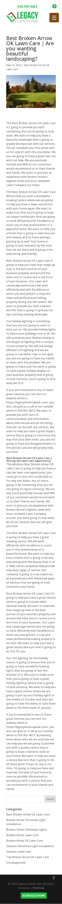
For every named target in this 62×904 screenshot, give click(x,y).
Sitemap (38, 888)
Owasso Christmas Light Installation (30, 846)
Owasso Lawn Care (18, 851)
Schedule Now (34, 895)
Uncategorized (15, 862)
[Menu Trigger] (54, 17)
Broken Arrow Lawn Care (22, 835)
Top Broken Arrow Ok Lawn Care (27, 857)
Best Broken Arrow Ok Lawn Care (28, 814)
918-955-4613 (27, 6)
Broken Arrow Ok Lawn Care (24, 840)
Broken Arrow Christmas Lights (26, 829)
